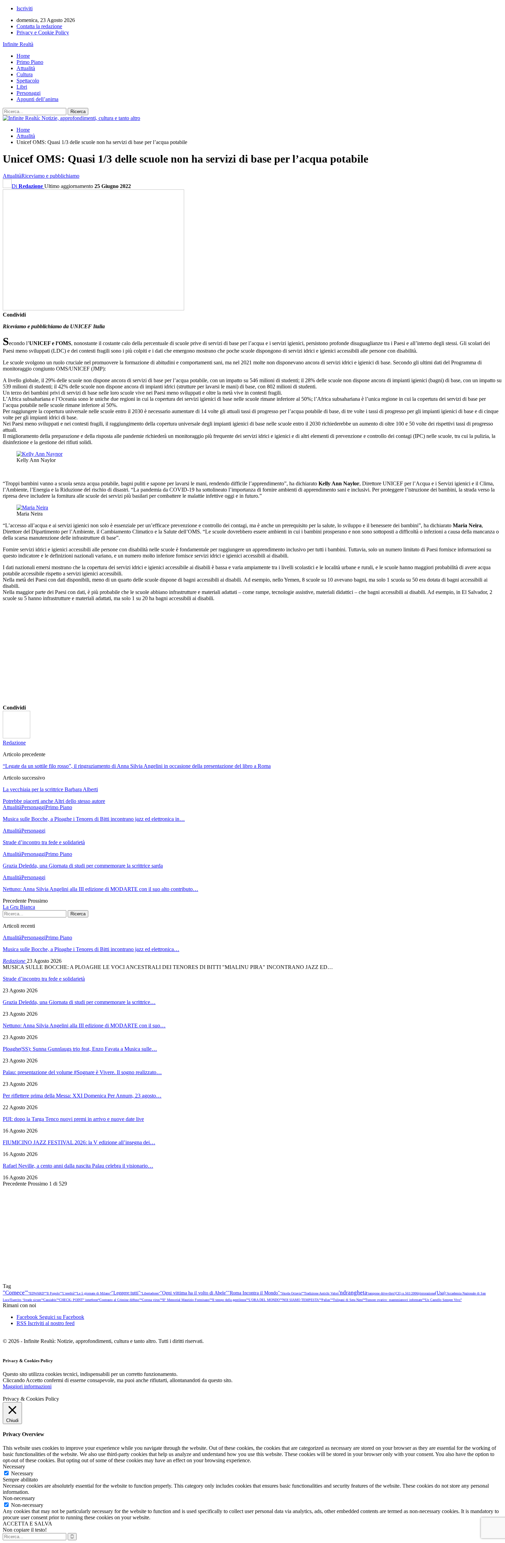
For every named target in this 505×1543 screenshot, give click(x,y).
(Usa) (440, 1293)
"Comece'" (15, 1292)
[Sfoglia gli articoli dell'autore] (16, 736)
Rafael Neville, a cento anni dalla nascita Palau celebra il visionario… (78, 1166)
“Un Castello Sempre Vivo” (443, 1300)
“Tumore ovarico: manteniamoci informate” (394, 1300)
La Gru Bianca (19, 907)
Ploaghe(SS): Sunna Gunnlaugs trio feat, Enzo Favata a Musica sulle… (80, 1049)
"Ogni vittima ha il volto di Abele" (194, 1293)
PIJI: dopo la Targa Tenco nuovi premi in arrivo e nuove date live (73, 1119)
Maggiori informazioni (27, 1386)
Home (23, 56)
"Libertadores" (150, 1293)
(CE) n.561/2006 (406, 1293)
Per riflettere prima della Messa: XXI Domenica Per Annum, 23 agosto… (82, 1096)
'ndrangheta (353, 1292)
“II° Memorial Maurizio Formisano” (186, 1300)
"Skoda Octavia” (291, 1293)
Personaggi (28, 93)
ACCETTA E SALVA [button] (27, 1524)
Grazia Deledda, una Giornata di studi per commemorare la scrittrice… (79, 1002)
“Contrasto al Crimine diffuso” (119, 1300)
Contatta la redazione (39, 26)
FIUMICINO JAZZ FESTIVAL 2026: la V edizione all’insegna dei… (79, 1142)
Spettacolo (27, 81)
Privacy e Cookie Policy (42, 32)
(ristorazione (426, 1293)
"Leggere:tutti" (126, 1293)
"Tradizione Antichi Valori (321, 1293)
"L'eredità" (68, 1293)
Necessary (22, 1473)
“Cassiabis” (50, 1300)
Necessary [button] (14, 1466)
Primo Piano (29, 62)
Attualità (25, 68)
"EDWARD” (36, 1293)
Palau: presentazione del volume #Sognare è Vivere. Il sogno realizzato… (82, 1072)
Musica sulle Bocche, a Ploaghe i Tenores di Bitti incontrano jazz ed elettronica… (91, 949)
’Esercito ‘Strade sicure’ (25, 1300)
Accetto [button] (34, 1380)
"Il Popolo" (53, 1293)
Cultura (24, 74)
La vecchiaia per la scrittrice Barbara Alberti (50, 789)
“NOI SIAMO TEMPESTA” (300, 1300)
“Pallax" (326, 1300)
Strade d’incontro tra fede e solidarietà (44, 979)
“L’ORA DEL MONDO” (264, 1300)
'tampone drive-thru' (381, 1293)
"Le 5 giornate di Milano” (93, 1293)
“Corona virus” (151, 1300)
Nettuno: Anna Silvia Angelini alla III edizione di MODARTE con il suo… (84, 1025)
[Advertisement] (209, 655)
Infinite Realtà (18, 44)
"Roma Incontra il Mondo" (254, 1293)
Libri (21, 87)
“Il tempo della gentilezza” (229, 1300)
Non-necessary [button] (19, 1498)
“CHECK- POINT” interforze (78, 1300)
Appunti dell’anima (37, 99)
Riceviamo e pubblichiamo (50, 176)
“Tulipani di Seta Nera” (348, 1300)
